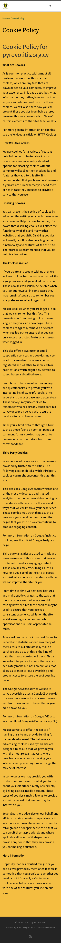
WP (18, 927)
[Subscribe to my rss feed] (30, 936)
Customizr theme (47, 927)
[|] (6, 5)
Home (6, 18)
